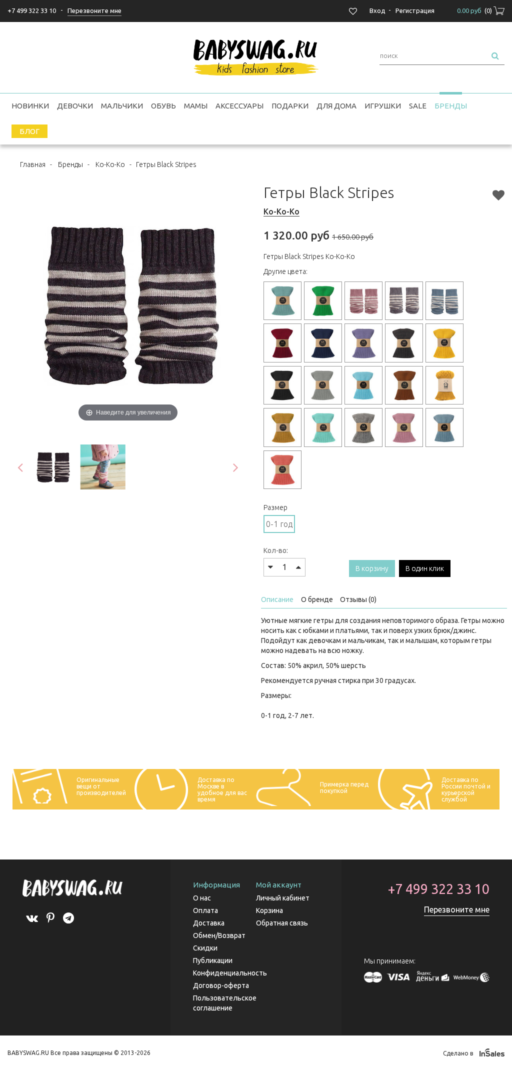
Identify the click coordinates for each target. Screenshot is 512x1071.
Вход (378, 10)
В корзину (372, 568)
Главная (33, 164)
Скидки (205, 948)
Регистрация (415, 10)
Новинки (30, 106)
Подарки (290, 106)
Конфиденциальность (230, 973)
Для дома (336, 106)
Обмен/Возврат (219, 936)
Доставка (208, 923)
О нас (202, 898)
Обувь (163, 106)
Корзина (269, 910)
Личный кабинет (283, 898)
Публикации (212, 960)
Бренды (450, 106)
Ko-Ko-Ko (110, 164)
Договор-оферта (221, 986)
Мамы (196, 106)
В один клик (425, 568)
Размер (276, 508)
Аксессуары (240, 106)
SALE (417, 106)
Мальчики (122, 106)
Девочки (75, 106)
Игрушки (382, 106)
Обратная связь (282, 923)
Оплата (205, 910)
